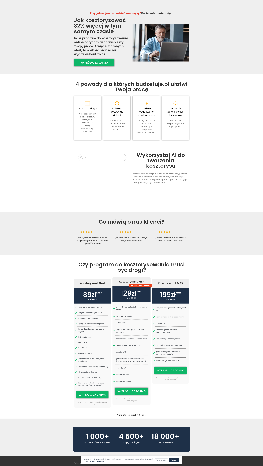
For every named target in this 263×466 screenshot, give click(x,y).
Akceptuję (174, 460)
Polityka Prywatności (96, 461)
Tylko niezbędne (161, 460)
